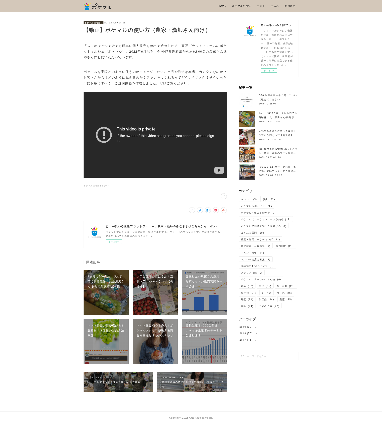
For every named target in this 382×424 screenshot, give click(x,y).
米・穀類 (286, 286)
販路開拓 (285, 245)
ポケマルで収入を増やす (258, 212)
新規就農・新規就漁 (255, 245)
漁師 (247, 306)
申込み (275, 5)
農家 (286, 299)
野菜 (247, 286)
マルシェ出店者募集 (255, 259)
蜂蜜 (247, 299)
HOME (222, 5)
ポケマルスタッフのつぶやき (261, 279)
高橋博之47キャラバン (257, 266)
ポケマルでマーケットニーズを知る (266, 219)
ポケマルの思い (241, 5)
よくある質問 (252, 232)
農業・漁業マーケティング (260, 239)
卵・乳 (284, 292)
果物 (265, 286)
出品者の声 (269, 306)
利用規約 (290, 5)
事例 (269, 199)
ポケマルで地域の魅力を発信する (263, 226)
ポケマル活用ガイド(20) (96, 185)
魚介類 (248, 292)
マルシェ (249, 199)
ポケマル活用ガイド (93, 22)
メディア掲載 (251, 272)
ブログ (261, 5)
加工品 (266, 299)
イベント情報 (252, 252)
